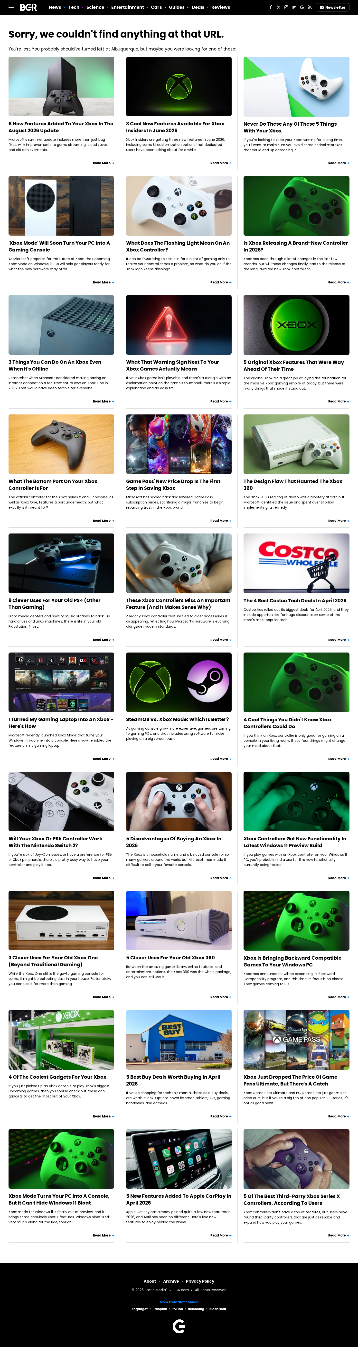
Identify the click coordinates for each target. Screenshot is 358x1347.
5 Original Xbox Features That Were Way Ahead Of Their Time (294, 365)
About (150, 1281)
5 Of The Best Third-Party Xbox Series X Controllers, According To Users (292, 1199)
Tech (73, 7)
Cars (156, 7)
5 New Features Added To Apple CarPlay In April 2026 (178, 1199)
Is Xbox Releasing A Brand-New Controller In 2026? (296, 246)
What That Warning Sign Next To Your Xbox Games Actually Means (172, 365)
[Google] (302, 7)
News (55, 7)
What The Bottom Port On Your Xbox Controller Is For (53, 484)
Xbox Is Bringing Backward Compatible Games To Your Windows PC (292, 961)
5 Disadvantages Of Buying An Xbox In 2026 (173, 842)
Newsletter (335, 7)
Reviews (220, 7)
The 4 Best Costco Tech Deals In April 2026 (295, 600)
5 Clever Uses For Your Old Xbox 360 (170, 958)
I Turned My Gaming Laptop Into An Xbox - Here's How (61, 722)
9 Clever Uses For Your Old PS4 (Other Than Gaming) (55, 603)
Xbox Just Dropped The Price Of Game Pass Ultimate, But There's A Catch (290, 1080)
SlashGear (217, 1309)
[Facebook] (271, 7)
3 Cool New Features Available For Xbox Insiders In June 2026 (175, 127)
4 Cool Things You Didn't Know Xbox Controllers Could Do (288, 723)
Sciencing (196, 1309)
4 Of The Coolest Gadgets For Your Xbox (57, 1077)
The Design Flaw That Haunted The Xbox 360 (293, 484)
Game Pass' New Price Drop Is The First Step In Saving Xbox (173, 484)
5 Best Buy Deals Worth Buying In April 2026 (173, 1080)
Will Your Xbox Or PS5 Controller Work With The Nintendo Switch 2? (55, 842)
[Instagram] (286, 7)
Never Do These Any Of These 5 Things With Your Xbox (290, 127)
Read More (102, 163)
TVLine (177, 1309)
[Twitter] (279, 7)
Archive (171, 1281)
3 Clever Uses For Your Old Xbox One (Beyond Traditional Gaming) (53, 961)
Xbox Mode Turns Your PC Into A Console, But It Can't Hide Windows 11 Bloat (59, 1199)
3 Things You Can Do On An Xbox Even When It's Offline (55, 365)
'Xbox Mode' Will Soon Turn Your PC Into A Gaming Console (59, 246)
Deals (198, 7)
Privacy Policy (200, 1281)
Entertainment (127, 7)
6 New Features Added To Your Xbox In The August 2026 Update (61, 127)
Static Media (155, 1290)
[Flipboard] (294, 7)
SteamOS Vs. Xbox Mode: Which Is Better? (177, 719)
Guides (177, 7)
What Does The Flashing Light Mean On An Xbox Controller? (178, 246)
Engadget (140, 1309)
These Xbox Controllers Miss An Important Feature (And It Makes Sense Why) (178, 603)
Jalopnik (160, 1309)
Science (95, 7)
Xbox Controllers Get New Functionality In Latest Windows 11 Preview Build (295, 842)
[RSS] (310, 7)
